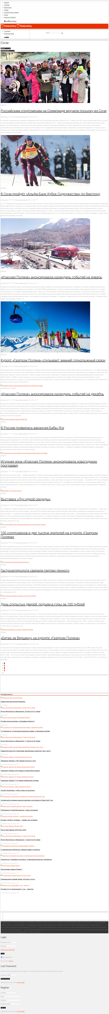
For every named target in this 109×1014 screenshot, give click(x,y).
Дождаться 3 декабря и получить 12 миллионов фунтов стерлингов (26, 859)
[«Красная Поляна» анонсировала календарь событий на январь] (45, 269)
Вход (6, 21)
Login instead (20, 982)
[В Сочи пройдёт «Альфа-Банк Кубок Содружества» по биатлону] (45, 185)
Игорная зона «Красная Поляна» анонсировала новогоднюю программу (49, 463)
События (3, 105)
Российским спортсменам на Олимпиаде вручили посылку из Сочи (53, 111)
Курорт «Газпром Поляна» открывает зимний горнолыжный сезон (53, 360)
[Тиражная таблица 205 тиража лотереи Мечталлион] (17, 767)
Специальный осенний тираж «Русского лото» (18, 879)
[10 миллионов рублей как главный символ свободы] (17, 846)
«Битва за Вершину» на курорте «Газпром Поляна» (40, 638)
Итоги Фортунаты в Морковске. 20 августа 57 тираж (20, 711)
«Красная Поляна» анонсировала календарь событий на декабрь (52, 394)
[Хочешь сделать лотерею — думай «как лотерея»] (17, 816)
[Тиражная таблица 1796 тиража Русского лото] (16, 757)
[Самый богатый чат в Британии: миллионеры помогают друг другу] (22, 747)
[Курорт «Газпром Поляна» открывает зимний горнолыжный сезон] (45, 352)
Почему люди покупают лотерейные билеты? (18, 721)
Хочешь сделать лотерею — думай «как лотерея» (19, 820)
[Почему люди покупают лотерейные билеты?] (15, 717)
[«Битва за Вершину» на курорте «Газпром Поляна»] (17, 629)
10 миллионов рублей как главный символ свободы (20, 850)
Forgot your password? (8, 950)
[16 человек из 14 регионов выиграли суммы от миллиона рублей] (22, 727)
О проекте (7, 31)
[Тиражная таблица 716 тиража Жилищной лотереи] (17, 777)
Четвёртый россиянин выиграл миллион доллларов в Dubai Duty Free (27, 800)
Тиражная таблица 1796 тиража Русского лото (18, 761)
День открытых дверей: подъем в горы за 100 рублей (43, 604)
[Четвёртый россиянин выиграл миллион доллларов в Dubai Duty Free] (23, 796)
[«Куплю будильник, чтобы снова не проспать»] (16, 786)
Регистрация (12, 21)
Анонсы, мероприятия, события (15, 918)
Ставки (6, 10)
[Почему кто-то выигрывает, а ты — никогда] (15, 885)
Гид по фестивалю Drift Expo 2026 (13, 830)
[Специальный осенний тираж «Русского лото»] (16, 875)
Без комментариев (21, 117)
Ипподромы (7, 7)
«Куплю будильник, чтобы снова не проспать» (18, 790)
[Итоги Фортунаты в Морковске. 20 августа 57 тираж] (18, 708)
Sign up (11, 961)
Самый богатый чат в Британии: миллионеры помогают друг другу (26, 751)
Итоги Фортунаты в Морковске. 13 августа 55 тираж (20, 840)
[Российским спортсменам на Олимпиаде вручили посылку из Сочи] (45, 102)
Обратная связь (9, 33)
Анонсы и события (10, 17)
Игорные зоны (5, 388)
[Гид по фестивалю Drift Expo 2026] (12, 826)
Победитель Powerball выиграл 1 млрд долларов (19, 810)
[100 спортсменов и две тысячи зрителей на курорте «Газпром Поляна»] (23, 524)
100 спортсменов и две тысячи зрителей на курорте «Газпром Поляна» (49, 535)
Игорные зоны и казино (11, 12)
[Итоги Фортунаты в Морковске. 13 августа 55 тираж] (18, 836)
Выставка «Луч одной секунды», (26, 499)
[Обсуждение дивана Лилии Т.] (10, 865)
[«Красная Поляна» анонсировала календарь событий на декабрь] (22, 386)
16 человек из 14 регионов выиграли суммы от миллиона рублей (25, 731)
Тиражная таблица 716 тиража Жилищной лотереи (20, 781)
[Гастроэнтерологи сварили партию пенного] (15, 562)
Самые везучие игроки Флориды (13, 702)
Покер (6, 15)
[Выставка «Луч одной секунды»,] (11, 491)
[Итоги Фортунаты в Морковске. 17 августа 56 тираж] (18, 737)
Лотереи (6, 5)
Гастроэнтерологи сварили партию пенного (35, 571)
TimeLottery (4, 117)
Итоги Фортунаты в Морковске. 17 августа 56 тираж (20, 741)
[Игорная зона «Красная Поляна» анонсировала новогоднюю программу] (24, 453)
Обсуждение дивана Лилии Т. (12, 869)
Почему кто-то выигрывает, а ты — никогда (17, 889)
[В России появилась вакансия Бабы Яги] (14, 419)
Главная (6, 2)
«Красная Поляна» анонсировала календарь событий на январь (51, 277)
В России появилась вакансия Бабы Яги (32, 428)
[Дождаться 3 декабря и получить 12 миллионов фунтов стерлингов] (23, 856)
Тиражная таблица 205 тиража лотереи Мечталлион (20, 771)
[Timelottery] (16, 27)
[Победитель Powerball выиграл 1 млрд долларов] (16, 806)
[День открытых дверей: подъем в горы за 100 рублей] (18, 596)
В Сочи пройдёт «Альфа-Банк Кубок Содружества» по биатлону (50, 194)
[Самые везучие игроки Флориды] (11, 698)
